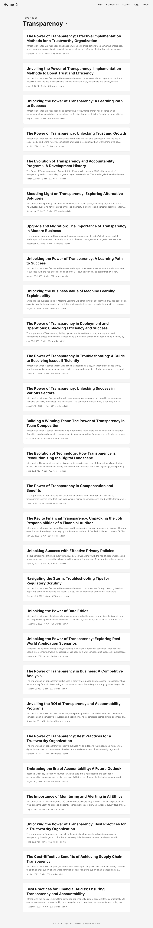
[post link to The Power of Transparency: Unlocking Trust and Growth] (76, 139)
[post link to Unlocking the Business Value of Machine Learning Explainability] (76, 299)
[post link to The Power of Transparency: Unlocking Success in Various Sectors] (76, 397)
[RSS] (66, 23)
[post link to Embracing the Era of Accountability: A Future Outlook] (76, 775)
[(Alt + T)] (17, 4)
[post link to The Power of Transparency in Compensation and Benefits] (76, 494)
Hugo (87, 923)
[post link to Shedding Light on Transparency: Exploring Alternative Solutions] (76, 202)
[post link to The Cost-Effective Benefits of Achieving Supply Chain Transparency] (76, 865)
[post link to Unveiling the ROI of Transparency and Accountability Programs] (76, 712)
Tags (34, 17)
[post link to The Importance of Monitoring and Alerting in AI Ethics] (76, 803)
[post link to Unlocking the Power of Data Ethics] (76, 617)
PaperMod (96, 923)
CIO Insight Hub (66, 923)
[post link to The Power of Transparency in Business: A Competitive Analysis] (76, 679)
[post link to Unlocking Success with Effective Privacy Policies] (76, 557)
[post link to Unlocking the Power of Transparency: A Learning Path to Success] (76, 109)
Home (9, 4)
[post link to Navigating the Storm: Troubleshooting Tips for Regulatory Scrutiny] (76, 587)
